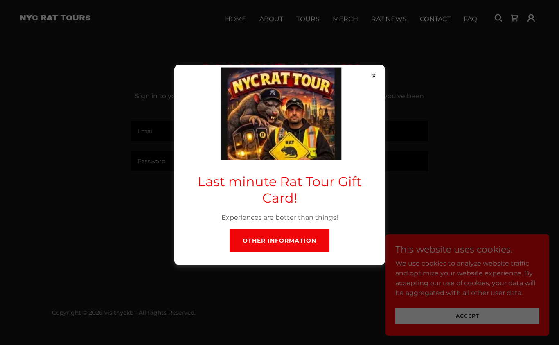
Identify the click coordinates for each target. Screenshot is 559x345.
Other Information (279, 240)
